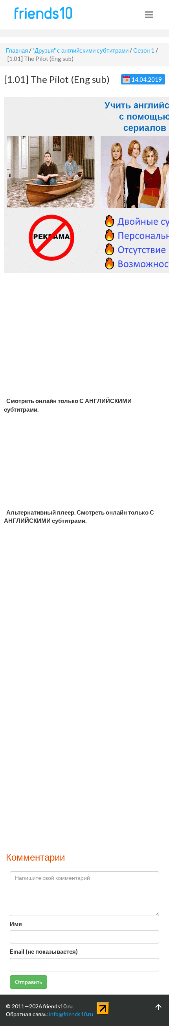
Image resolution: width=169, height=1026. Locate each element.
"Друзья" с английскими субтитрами (81, 50)
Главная (17, 50)
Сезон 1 (143, 50)
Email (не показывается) (44, 951)
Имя (16, 923)
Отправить (28, 981)
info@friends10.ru (71, 1014)
